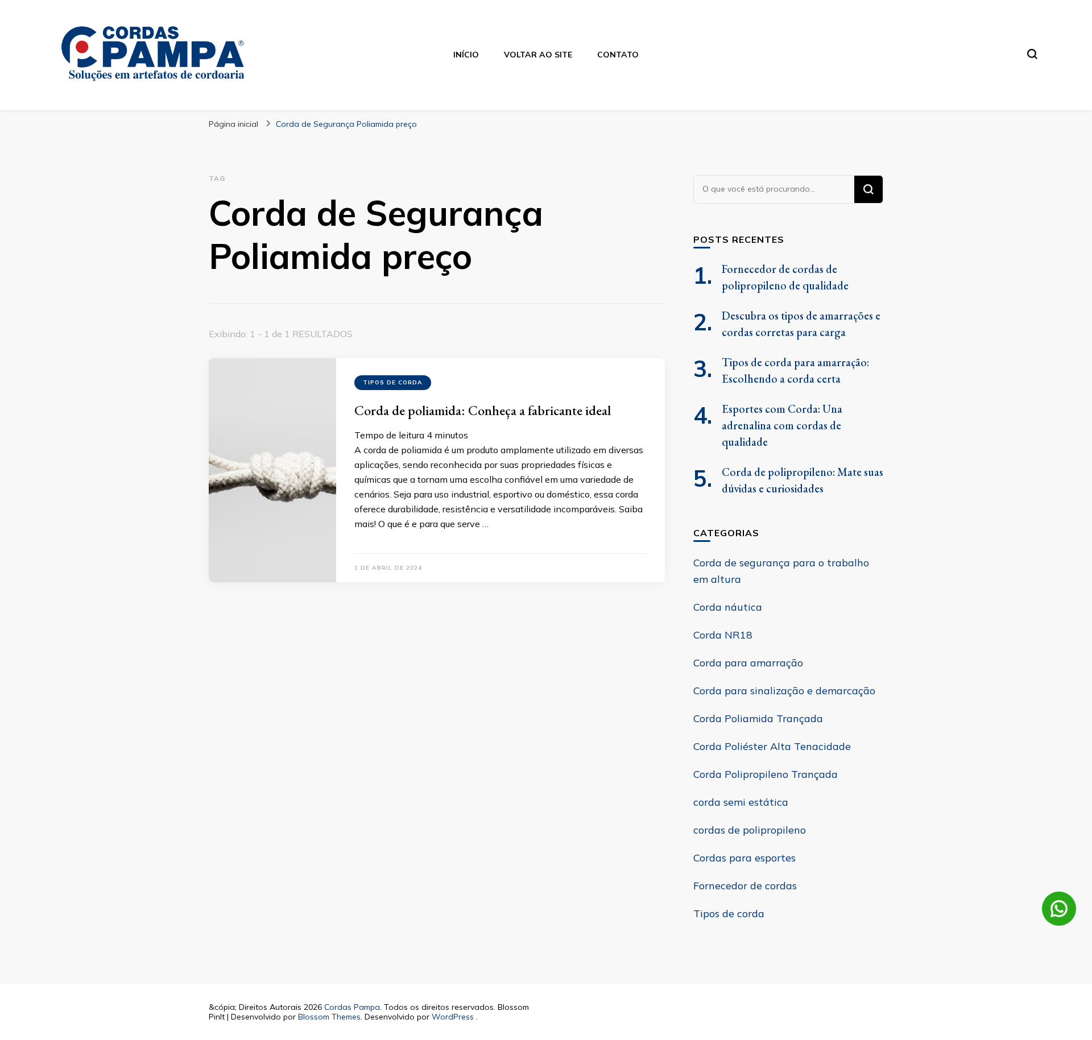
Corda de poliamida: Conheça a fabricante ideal (482, 410)
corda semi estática (740, 802)
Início (466, 54)
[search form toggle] (1032, 54)
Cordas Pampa (352, 1007)
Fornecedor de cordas (745, 885)
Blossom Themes (329, 1017)
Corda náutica (727, 607)
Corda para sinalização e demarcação (784, 690)
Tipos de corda (393, 382)
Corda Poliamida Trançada (758, 718)
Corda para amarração (748, 662)
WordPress (453, 1017)
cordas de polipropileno (749, 829)
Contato (618, 54)
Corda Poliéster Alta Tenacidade (772, 746)
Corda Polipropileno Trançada (765, 774)
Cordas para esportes (744, 857)
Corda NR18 (722, 634)
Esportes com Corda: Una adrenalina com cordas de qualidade (782, 425)
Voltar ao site (538, 54)
